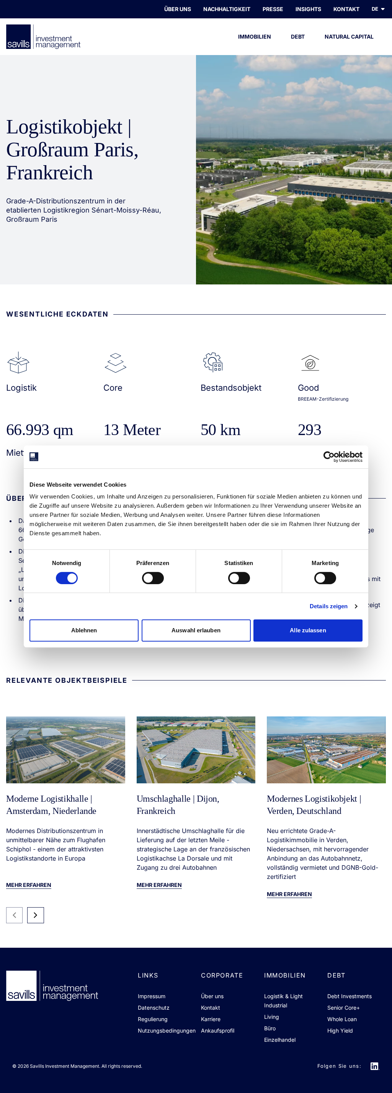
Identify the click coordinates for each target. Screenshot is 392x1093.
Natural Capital (349, 36)
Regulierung (153, 1019)
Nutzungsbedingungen (167, 1030)
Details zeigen (329, 606)
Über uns (177, 9)
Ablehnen (84, 630)
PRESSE (273, 9)
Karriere (210, 1019)
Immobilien (254, 36)
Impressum (151, 996)
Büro (270, 1028)
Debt (298, 36)
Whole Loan (342, 1019)
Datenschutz (154, 1007)
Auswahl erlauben (196, 630)
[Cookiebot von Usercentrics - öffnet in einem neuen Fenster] (329, 457)
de (375, 9)
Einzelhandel (280, 1039)
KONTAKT (346, 9)
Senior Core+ (343, 1007)
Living (271, 1016)
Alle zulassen (308, 630)
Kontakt (210, 1007)
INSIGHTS (308, 9)
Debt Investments (349, 996)
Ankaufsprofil (217, 1030)
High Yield (340, 1030)
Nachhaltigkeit (226, 9)
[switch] (153, 578)
